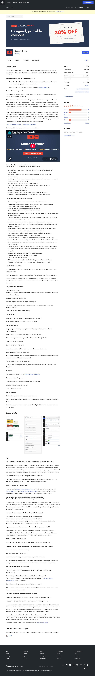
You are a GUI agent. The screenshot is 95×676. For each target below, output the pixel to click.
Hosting (8, 656)
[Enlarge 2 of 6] (21, 434)
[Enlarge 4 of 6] (39, 438)
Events (58, 653)
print (82, 91)
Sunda (21, 666)
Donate (59, 656)
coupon (78, 88)
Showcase (25, 651)
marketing (77, 91)
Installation (26, 60)
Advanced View (68, 96)
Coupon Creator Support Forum (24, 489)
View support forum (69, 135)
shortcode (86, 91)
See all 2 (87, 85)
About (7, 651)
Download (85, 52)
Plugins (24, 656)
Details (9, 60)
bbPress (76, 656)
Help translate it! (60, 11)
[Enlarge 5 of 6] (58, 417)
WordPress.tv (44, 658)
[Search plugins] (21, 16)
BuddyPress (77, 658)
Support (87, 60)
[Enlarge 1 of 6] (21, 417)
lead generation (84, 88)
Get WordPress (88, 2)
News (7, 653)
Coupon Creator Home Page (32, 374)
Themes (25, 653)
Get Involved (60, 651)
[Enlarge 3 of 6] (39, 417)
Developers (43, 656)
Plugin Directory (10, 7)
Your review (67, 123)
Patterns (25, 658)
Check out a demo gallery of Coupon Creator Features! (21, 124)
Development (35, 60)
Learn (41, 651)
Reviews (17, 60)
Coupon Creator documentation (28, 491)
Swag (59, 658)
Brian (17, 53)
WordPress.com (78, 651)
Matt (75, 653)
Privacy (8, 658)
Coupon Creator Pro (44, 87)
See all (87, 123)
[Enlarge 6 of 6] (58, 430)
